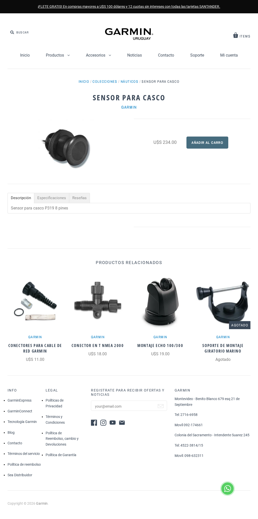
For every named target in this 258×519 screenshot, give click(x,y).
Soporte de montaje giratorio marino (222, 348)
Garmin (129, 107)
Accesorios (96, 55)
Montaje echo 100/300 (160, 345)
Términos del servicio (24, 454)
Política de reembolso (24, 464)
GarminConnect (20, 411)
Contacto (166, 55)
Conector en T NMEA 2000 (98, 345)
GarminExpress (19, 400)
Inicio (25, 55)
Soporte (197, 55)
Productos (55, 55)
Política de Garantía (61, 455)
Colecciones (104, 81)
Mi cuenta (229, 55)
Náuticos (129, 81)
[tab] (21, 198)
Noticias (134, 55)
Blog (11, 432)
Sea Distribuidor (20, 475)
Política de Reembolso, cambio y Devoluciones (62, 438)
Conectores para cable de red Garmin (35, 348)
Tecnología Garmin (22, 422)
